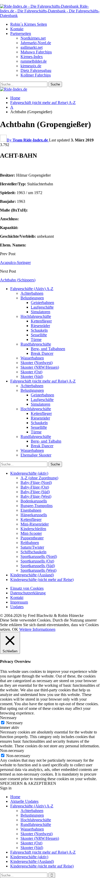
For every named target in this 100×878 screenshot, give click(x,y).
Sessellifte (39, 335)
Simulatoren (40, 312)
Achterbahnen (32, 293)
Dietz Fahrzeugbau (36, 70)
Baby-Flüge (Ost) (35, 487)
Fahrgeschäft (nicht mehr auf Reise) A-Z (43, 381)
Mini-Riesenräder (35, 524)
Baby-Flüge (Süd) (35, 492)
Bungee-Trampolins (37, 505)
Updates (17, 607)
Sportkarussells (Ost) (37, 561)
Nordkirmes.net (33, 38)
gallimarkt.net (32, 47)
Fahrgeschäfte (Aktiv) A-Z (31, 289)
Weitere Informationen (37, 629)
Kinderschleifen (33, 529)
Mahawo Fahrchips (36, 52)
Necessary (14, 723)
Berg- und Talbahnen (48, 349)
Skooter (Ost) (31, 372)
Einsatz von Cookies (27, 588)
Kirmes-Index (32, 56)
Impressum (19, 602)
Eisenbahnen (31, 510)
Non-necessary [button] (12, 750)
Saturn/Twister (32, 547)
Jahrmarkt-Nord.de (36, 43)
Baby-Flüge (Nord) (36, 482)
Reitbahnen (30, 542)
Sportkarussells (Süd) (38, 566)
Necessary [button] (8, 717)
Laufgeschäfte (42, 307)
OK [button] (15, 629)
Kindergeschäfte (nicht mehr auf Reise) (42, 579)
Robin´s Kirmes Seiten (28, 24)
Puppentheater (32, 538)
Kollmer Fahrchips (36, 75)
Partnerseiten (20, 33)
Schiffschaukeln (33, 552)
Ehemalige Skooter (36, 455)
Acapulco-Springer (15, 262)
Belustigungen (32, 298)
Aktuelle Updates (24, 801)
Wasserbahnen (32, 358)
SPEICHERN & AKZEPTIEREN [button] (28, 783)
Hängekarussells (34, 515)
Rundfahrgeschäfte (36, 344)
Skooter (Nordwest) (37, 362)
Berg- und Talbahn (46, 441)
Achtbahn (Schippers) (17, 280)
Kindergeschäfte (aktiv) (29, 473)
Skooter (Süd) (32, 376)
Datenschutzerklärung (28, 593)
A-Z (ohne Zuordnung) (39, 478)
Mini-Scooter (31, 533)
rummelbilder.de (34, 61)
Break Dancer (42, 353)
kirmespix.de (31, 66)
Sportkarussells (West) (38, 570)
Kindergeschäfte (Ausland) (32, 575)
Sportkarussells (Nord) (39, 556)
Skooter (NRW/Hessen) (40, 367)
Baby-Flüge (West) (36, 496)
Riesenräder (40, 325)
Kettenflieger (41, 321)
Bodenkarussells (34, 501)
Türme (36, 339)
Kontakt (16, 29)
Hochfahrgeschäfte (36, 316)
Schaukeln (39, 330)
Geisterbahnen (42, 302)
